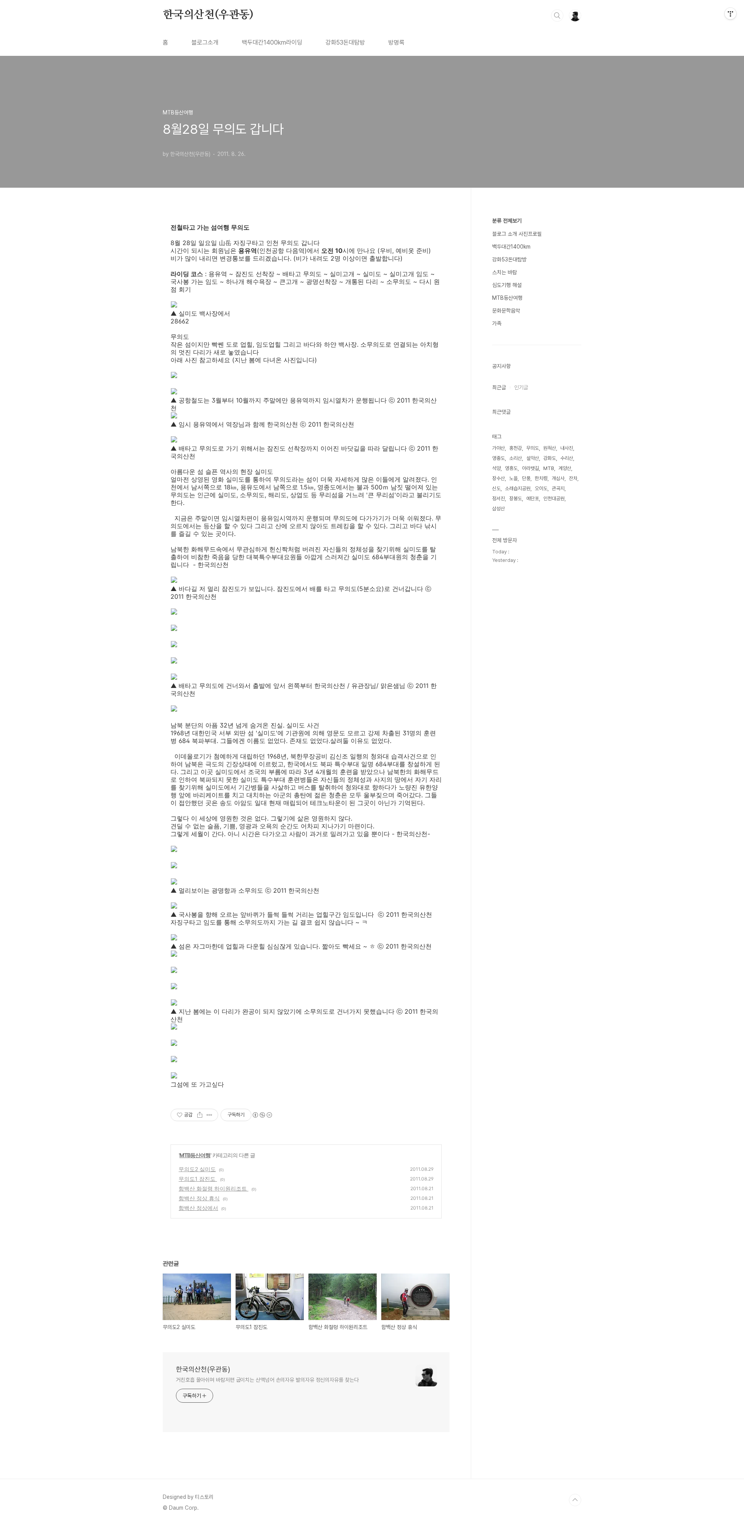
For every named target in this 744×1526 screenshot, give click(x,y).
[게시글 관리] (209, 1115)
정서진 (498, 498)
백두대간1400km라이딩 (272, 42)
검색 (557, 15)
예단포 (532, 498)
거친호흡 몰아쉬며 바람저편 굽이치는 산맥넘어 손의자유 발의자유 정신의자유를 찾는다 (267, 1380)
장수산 (498, 478)
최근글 (499, 387)
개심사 (558, 478)
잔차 (573, 478)
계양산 (564, 468)
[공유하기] (200, 1115)
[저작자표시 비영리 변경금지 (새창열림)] (261, 1115)
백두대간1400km (511, 247)
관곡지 (558, 488)
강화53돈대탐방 (345, 42)
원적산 (549, 448)
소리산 (515, 458)
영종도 (498, 458)
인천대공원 (554, 498)
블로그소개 (205, 42)
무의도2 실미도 (197, 1169)
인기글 (521, 387)
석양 (496, 468)
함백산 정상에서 (198, 1208)
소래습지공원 (517, 488)
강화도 (549, 458)
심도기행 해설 (507, 285)
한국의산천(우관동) (208, 15)
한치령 (541, 478)
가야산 (498, 448)
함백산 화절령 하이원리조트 (213, 1188)
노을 (513, 478)
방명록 (396, 42)
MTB (548, 468)
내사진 (566, 448)
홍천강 (515, 448)
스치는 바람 (504, 272)
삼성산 (498, 509)
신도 (496, 488)
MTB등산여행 (194, 1155)
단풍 (526, 478)
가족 (496, 323)
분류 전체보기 (507, 221)
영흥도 (511, 468)
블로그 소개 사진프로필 (517, 234)
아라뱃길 (530, 468)
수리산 (566, 458)
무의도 (532, 448)
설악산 (532, 458)
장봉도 (515, 498)
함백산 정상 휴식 (199, 1198)
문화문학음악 (506, 311)
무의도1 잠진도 (198, 1178)
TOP (575, 1500)
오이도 (541, 488)
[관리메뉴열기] (730, 13)
